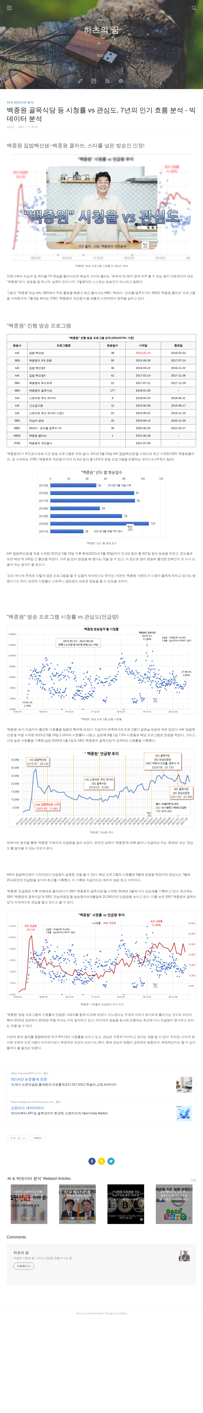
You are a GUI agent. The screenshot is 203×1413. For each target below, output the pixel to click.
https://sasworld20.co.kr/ (26, 1073)
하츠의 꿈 (101, 29)
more (193, 1179)
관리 (121, 81)
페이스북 (92, 1161)
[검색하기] (194, 8)
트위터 (111, 1161)
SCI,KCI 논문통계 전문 (29, 1079)
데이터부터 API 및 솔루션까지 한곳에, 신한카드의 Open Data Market (59, 1113)
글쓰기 (81, 81)
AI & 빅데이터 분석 (20, 102)
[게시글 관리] (23, 1138)
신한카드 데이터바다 (27, 1108)
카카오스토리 (101, 1161)
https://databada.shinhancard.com (32, 1101)
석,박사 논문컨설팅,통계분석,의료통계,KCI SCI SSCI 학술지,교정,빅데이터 (63, 1084)
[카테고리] (9, 8)
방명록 (94, 81)
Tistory (123, 1313)
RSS (108, 81)
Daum (100, 1313)
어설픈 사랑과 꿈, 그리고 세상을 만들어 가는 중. (43, 1258)
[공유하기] (18, 1138)
